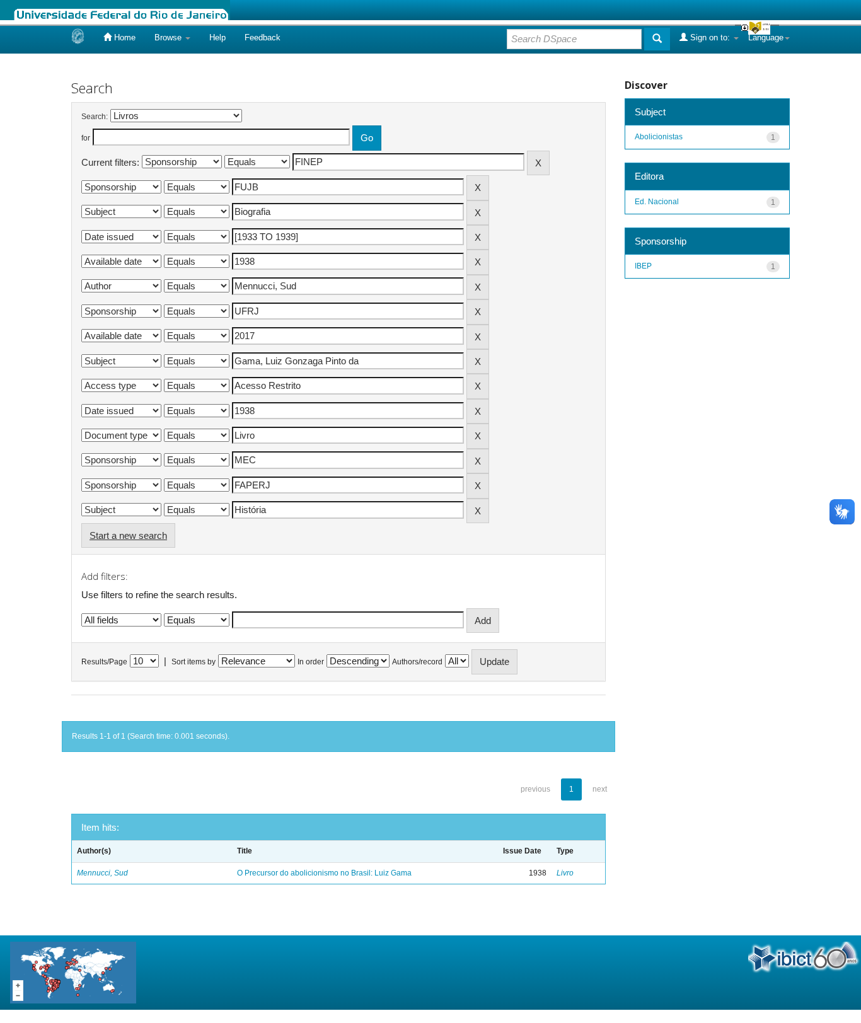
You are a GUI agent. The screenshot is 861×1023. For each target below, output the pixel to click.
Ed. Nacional (657, 201)
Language (765, 37)
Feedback (262, 37)
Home (124, 37)
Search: (94, 116)
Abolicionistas (659, 136)
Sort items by (193, 661)
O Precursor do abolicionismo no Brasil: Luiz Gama (324, 873)
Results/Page (104, 661)
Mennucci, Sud (102, 873)
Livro (565, 873)
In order (311, 661)
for (85, 138)
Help (217, 37)
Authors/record (417, 661)
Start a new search (128, 535)
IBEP (643, 266)
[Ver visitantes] (73, 971)
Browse (169, 37)
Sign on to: (710, 37)
